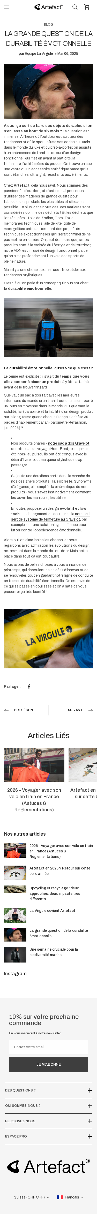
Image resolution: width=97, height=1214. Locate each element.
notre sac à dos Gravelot (68, 443)
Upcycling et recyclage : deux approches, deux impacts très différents (54, 893)
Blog (48, 24)
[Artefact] (48, 7)
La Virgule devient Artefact (52, 911)
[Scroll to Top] (88, 1186)
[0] (86, 7)
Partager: (12, 687)
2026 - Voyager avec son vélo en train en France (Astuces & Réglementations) (61, 851)
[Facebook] (29, 686)
